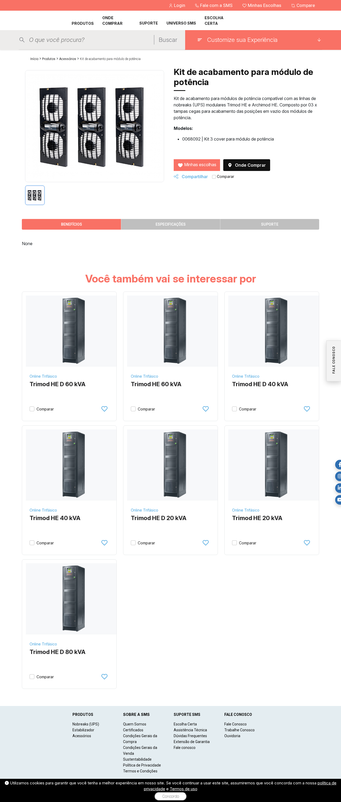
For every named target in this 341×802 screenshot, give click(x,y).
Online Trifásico (43, 376)
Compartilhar (194, 176)
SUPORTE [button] (148, 23)
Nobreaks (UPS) (85, 724)
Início (34, 59)
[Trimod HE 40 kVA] (73, 464)
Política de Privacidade (142, 765)
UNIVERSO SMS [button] (181, 23)
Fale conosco (185, 747)
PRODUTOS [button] (83, 23)
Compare (305, 5)
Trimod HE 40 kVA (55, 517)
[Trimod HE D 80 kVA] (73, 598)
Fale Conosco (235, 724)
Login (179, 5)
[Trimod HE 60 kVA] (174, 331)
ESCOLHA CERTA (214, 20)
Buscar (168, 39)
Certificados (133, 730)
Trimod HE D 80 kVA (58, 651)
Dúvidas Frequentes (190, 736)
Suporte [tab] (269, 224)
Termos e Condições (140, 771)
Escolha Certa (185, 724)
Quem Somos (134, 724)
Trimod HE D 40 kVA (260, 384)
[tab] (35, 195)
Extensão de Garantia (192, 742)
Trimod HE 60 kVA (156, 384)
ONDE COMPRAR (112, 20)
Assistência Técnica (190, 730)
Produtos (48, 59)
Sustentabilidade (137, 759)
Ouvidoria (232, 736)
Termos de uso (183, 788)
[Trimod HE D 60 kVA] (73, 331)
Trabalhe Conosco (239, 730)
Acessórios (67, 59)
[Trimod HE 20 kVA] (275, 464)
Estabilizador (83, 730)
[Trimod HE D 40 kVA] (275, 331)
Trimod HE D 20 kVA (158, 517)
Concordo (170, 796)
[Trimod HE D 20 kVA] (174, 464)
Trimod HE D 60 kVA (58, 384)
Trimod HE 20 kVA (257, 517)
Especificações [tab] (171, 224)
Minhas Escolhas (264, 5)
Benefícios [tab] (71, 224)
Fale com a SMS (216, 5)
